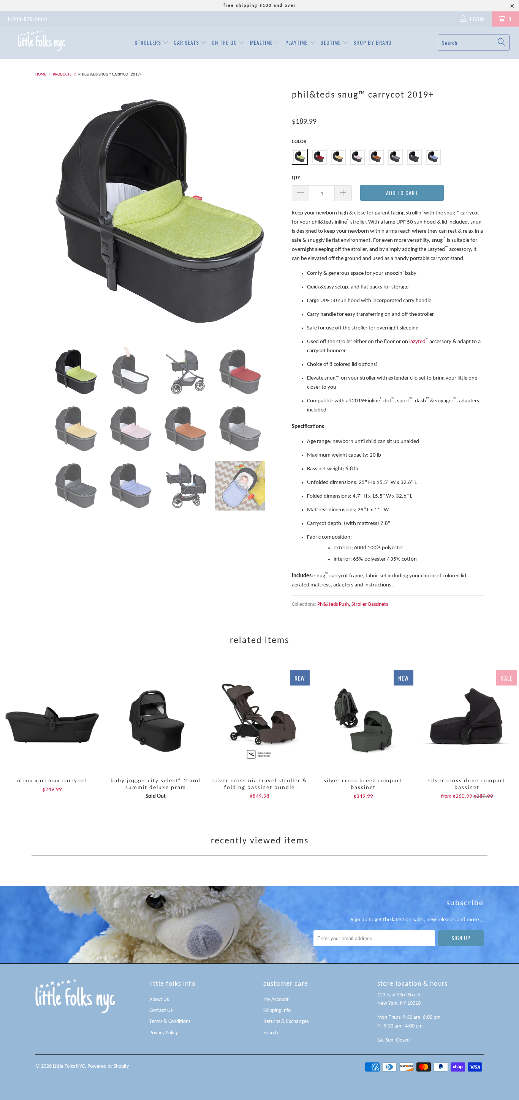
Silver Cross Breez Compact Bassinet (363, 720)
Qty (296, 177)
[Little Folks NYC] (41, 41)
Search (270, 1033)
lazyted (417, 342)
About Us (159, 999)
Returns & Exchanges (286, 1021)
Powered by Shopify (108, 1066)
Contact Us (160, 1010)
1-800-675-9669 (27, 19)
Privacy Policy (163, 1033)
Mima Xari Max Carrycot (52, 720)
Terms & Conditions (169, 1021)
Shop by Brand (372, 42)
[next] (271, 211)
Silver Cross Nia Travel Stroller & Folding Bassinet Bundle (259, 720)
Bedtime (331, 42)
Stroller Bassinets (369, 604)
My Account (276, 999)
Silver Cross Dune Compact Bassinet (467, 720)
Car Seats (187, 42)
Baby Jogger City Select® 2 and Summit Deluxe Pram (156, 720)
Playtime (297, 42)
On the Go (225, 42)
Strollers (148, 42)
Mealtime (262, 42)
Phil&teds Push (333, 604)
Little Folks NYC (69, 1066)
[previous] (48, 211)
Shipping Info (277, 1010)
